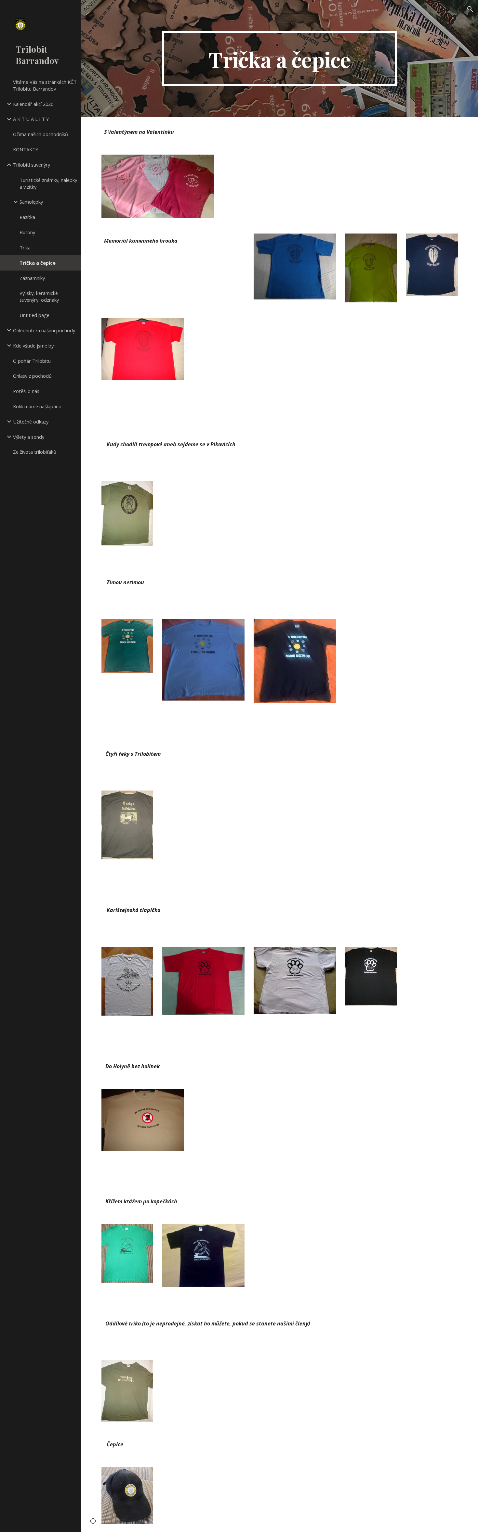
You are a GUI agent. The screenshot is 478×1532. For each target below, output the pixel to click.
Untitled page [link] (34, 315)
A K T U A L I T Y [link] (31, 119)
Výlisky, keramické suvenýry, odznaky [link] (39, 296)
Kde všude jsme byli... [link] (36, 345)
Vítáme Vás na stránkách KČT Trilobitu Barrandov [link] (45, 85)
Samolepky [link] (31, 201)
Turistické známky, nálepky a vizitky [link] (48, 183)
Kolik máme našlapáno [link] (37, 406)
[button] (470, 9)
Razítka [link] (27, 217)
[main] (279, 58)
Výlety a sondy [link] (28, 437)
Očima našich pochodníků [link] (40, 134)
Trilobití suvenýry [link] (31, 164)
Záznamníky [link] (32, 278)
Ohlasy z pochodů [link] (32, 376)
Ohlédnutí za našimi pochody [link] (44, 330)
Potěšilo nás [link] (26, 391)
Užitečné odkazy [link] (30, 421)
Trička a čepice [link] (38, 263)
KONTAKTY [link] (25, 149)
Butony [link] (27, 232)
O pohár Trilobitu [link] (32, 361)
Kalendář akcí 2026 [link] (33, 104)
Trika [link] (25, 247)
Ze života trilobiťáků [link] (34, 452)
